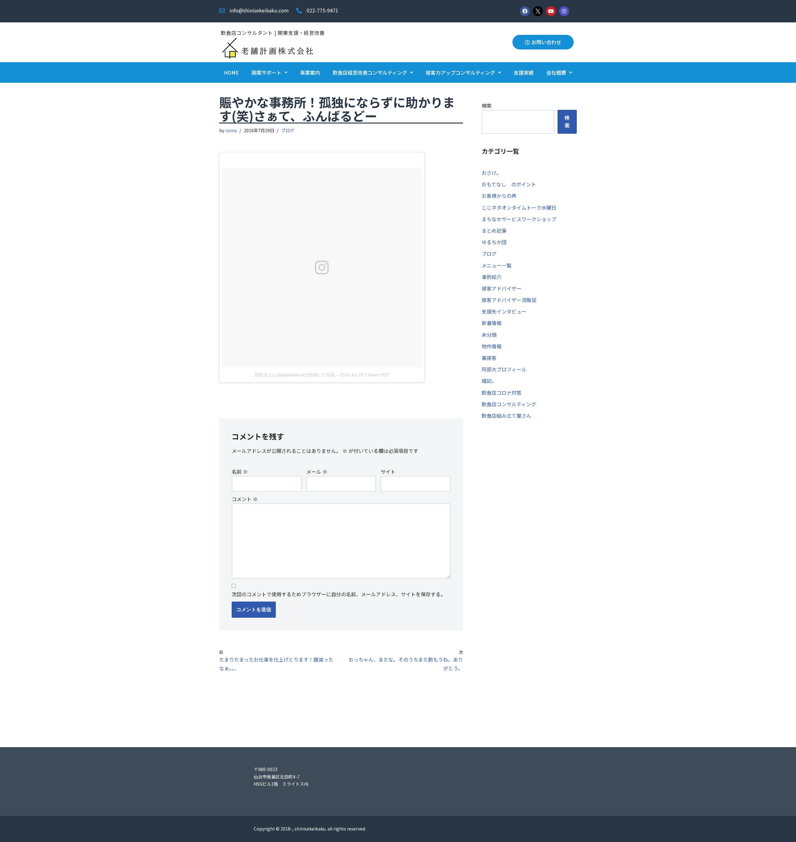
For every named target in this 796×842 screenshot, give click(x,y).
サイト (388, 471)
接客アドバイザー (501, 288)
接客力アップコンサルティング (460, 72)
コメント (245, 499)
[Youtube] (551, 11)
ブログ (287, 130)
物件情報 (492, 346)
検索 (487, 105)
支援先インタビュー (504, 311)
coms (231, 130)
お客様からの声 (499, 195)
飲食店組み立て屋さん (506, 415)
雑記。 (489, 380)
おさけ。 (491, 172)
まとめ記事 (494, 230)
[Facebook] (525, 11)
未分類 (489, 334)
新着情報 (492, 323)
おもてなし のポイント (509, 184)
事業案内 (310, 72)
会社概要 (556, 72)
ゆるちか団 (494, 242)
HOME (231, 72)
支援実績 (524, 72)
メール (316, 471)
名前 (240, 471)
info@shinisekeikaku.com (259, 10)
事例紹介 (492, 277)
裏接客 (489, 357)
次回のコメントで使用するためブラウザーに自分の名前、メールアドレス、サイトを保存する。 (339, 594)
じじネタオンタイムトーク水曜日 (519, 207)
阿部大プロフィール (504, 369)
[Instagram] (564, 11)
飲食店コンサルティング (509, 404)
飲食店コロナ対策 (501, 392)
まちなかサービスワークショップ (519, 219)
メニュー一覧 (496, 265)
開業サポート (266, 72)
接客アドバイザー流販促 (509, 300)
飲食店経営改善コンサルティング (370, 72)
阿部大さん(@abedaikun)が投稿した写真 (295, 374)
